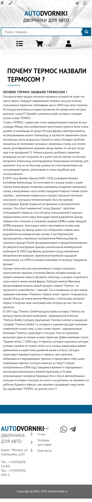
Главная (43, 428)
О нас (41, 434)
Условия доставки (44, 442)
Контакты (44, 450)
